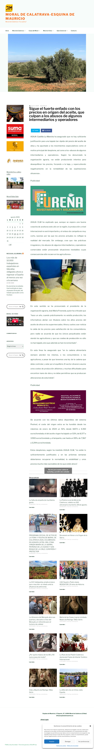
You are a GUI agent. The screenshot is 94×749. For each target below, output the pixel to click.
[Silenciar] (20, 324)
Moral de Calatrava (18, 30)
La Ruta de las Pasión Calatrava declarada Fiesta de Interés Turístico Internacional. (73, 657)
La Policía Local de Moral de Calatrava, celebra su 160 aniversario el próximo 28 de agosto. (73, 502)
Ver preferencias (83, 741)
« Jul (10, 244)
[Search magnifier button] (22, 306)
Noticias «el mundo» (14, 253)
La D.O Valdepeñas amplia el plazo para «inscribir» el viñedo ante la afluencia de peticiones (42, 584)
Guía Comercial (61, 30)
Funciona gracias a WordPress (28, 744)
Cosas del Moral (33, 30)
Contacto (74, 30)
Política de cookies (61, 745)
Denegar (68, 741)
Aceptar (51, 741)
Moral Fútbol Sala (13, 196)
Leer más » (32, 507)
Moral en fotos (47, 30)
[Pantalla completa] (22, 324)
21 (17, 234)
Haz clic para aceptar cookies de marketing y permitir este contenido (58, 471)
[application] (15, 321)
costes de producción (69, 338)
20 (15, 234)
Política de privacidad (72, 745)
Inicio (7, 30)
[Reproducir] (9, 324)
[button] (90, 726)
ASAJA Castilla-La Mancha (42, 137)
